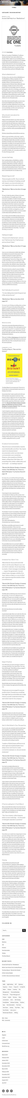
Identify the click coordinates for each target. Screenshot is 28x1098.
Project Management (15, 994)
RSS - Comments (6, 1020)
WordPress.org (5, 1046)
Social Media (6, 1002)
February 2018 (5, 1071)
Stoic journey (15, 337)
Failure (4, 989)
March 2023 (5, 1054)
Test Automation (6, 950)
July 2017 (4, 1083)
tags (4, 1005)
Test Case (18, 1005)
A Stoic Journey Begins (7, 973)
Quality (9, 997)
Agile (3, 939)
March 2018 (5, 1068)
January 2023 (5, 1060)
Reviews (15, 997)
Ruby (20, 997)
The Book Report (6, 956)
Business (4, 942)
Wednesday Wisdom (8, 1012)
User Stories (6, 1010)
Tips (23, 1007)
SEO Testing (17, 999)
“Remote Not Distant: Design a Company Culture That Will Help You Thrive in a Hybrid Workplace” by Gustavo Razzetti (13, 404)
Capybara (5, 987)
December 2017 (6, 1074)
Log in (3, 1037)
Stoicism (4, 947)
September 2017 (6, 1077)
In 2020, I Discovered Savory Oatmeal (11, 975)
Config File (22, 987)
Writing (16, 1012)
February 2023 (5, 1057)
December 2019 (6, 1063)
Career (10, 987)
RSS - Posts (5, 1018)
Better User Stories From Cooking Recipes (12, 967)
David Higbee (10, 52)
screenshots (6, 999)
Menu (14, 7)
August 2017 (5, 1080)
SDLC (11, 999)
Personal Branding (15, 992)
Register (4, 1035)
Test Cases (5, 1007)
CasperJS (16, 987)
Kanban (9, 989)
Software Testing (14, 1002)
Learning (15, 989)
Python (4, 997)
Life (3, 944)
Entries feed (5, 1040)
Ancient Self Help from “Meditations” (13, 18)
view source (13, 1010)
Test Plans (17, 1007)
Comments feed (6, 1043)
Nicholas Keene (10, 2)
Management (6, 992)
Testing (4, 953)
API (16, 984)
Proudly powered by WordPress (9, 1094)
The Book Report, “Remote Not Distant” (11, 970)
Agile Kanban (10, 984)
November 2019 (6, 1066)
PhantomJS (5, 994)
